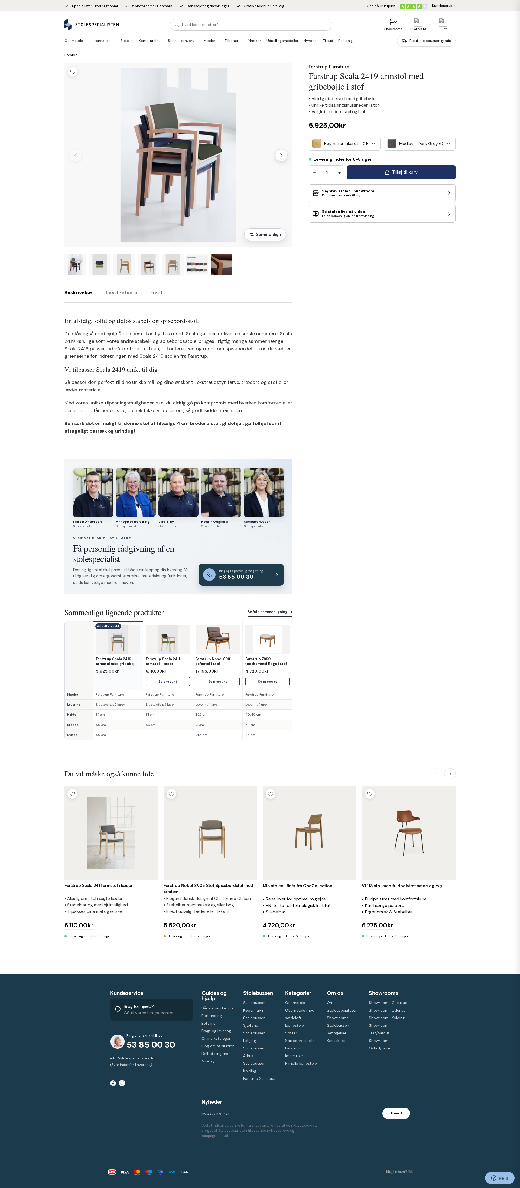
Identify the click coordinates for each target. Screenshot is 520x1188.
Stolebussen (258, 993)
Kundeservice (126, 993)
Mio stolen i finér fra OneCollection (297, 885)
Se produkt (167, 681)
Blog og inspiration (218, 1046)
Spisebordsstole (299, 1040)
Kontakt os (336, 1040)
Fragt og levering (216, 1030)
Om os (335, 993)
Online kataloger (216, 1038)
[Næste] (281, 155)
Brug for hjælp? (139, 1006)
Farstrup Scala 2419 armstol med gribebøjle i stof (118, 661)
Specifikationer (121, 292)
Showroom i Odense (387, 1010)
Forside (70, 54)
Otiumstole (295, 1002)
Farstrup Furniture (329, 67)
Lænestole (294, 1025)
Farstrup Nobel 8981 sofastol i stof (214, 661)
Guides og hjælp (214, 996)
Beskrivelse (78, 292)
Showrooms (393, 29)
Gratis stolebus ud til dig (260, 6)
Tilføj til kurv (405, 172)
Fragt (157, 292)
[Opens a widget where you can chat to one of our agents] (500, 1178)
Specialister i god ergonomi (91, 6)
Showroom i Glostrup (388, 1002)
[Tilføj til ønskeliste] (73, 72)
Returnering (212, 1015)
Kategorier (298, 993)
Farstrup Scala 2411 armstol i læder (163, 661)
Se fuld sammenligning (270, 612)
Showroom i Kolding (387, 1017)
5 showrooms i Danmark (148, 6)
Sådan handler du (217, 1008)
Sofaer (291, 1033)
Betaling (209, 1023)
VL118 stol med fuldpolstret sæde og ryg (402, 885)
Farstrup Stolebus (259, 1078)
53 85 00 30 (150, 1044)
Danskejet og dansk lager (204, 6)
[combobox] (345, 144)
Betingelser (336, 1033)
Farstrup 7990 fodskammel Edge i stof (266, 661)
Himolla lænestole (301, 1063)
